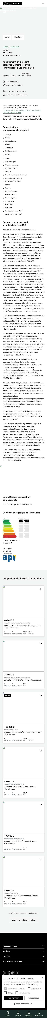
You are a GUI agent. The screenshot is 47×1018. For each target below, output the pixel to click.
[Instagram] (13, 973)
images (7, 37)
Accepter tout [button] (13, 998)
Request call (28, 1015)
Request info (39, 1015)
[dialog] (23, 991)
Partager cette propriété (14, 85)
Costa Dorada (14, 46)
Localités (6, 956)
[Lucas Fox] (12, 3)
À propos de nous (10, 946)
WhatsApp (18, 1015)
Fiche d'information (12, 81)
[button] (41, 601)
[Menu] (43, 3)
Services (6, 951)
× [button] (42, 977)
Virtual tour (18, 37)
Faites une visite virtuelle (24, 482)
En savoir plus (32, 984)
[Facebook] (4, 973)
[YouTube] (17, 973)
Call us (8, 1015)
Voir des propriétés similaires (16, 91)
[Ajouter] (4, 11)
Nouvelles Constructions (13, 961)
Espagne (5, 46)
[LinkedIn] (8, 973)
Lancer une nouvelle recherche (16, 95)
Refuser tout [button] (34, 998)
